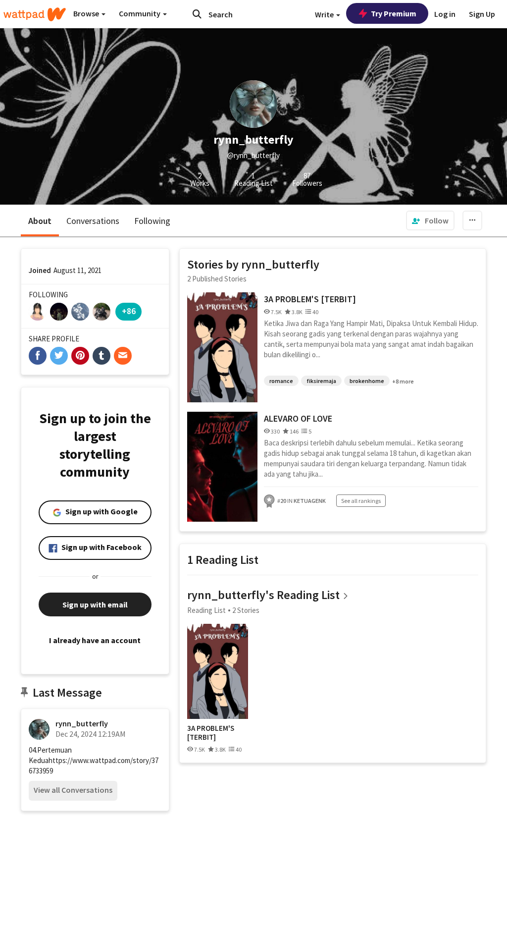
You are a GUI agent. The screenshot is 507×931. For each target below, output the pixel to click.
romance (281, 380)
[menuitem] (430, 220)
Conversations (92, 220)
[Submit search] (197, 14)
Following (152, 220)
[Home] (34, 14)
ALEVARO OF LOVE (298, 418)
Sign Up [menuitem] (482, 14)
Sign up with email (95, 604)
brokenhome (367, 380)
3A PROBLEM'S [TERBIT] (310, 299)
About (39, 220)
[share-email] (123, 356)
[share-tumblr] (101, 356)
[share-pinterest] (80, 356)
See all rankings (361, 500)
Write (325, 14)
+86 (129, 311)
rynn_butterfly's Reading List (263, 594)
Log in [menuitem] (445, 14)
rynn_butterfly (81, 723)
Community (140, 13)
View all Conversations (73, 790)
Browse (87, 13)
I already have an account (95, 640)
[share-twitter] (59, 356)
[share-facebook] (38, 356)
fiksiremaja (321, 380)
